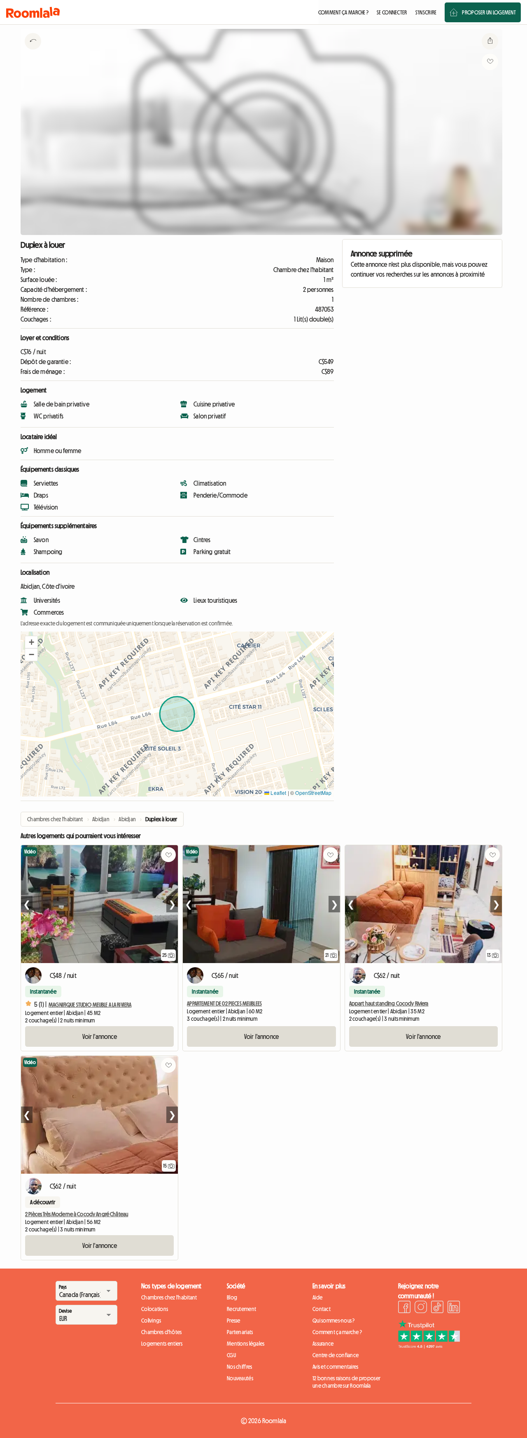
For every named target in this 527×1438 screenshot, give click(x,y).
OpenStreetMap (313, 792)
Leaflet (277, 792)
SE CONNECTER (392, 12)
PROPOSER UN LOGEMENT (489, 12)
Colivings (151, 1320)
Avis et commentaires (335, 1367)
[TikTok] (437, 1308)
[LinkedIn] (454, 1308)
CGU (231, 1355)
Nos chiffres (239, 1367)
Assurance (323, 1343)
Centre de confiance (335, 1355)
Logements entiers (162, 1343)
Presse (233, 1320)
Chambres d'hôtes (161, 1332)
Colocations (154, 1309)
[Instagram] (421, 1308)
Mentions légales (245, 1343)
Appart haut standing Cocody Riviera (389, 1003)
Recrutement (241, 1309)
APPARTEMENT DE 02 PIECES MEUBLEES (224, 1003)
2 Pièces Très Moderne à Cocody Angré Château (76, 1214)
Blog (232, 1297)
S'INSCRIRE (426, 12)
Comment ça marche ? (337, 1332)
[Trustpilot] (429, 1346)
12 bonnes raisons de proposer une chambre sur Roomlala (346, 1382)
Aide (317, 1297)
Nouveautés (240, 1378)
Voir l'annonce (99, 1036)
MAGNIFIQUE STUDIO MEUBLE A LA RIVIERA (90, 1005)
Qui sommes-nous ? (333, 1320)
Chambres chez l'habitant (169, 1297)
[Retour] (33, 51)
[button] (31, 642)
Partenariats (240, 1332)
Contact (321, 1309)
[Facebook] (404, 1308)
